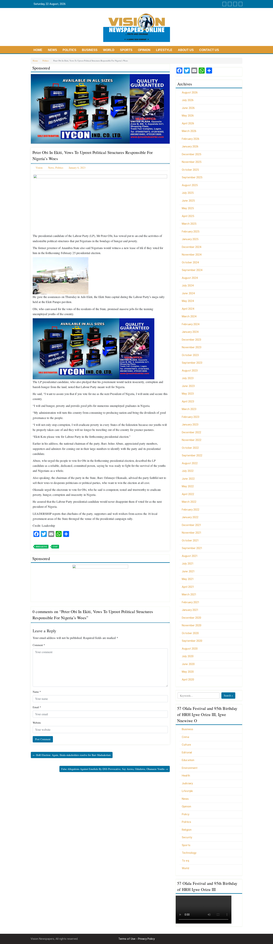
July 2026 (188, 100)
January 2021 (190, 610)
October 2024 (190, 262)
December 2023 (191, 339)
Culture (186, 744)
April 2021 (188, 587)
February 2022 (190, 509)
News (52, 50)
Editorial (187, 752)
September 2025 (192, 177)
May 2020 (188, 671)
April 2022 (188, 494)
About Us (186, 50)
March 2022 (189, 501)
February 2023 (190, 417)
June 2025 (188, 200)
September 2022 (192, 455)
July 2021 (188, 563)
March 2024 (189, 316)
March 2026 (189, 131)
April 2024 (188, 308)
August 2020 (190, 648)
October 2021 (190, 540)
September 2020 (192, 640)
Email (37, 707)
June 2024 (188, 293)
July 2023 (188, 378)
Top (55, 546)
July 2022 (188, 471)
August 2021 (190, 556)
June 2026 (188, 108)
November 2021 (191, 532)
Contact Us (209, 50)
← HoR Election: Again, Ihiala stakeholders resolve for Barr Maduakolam (72, 755)
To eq (185, 860)
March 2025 (189, 223)
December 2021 (191, 525)
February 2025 (190, 231)
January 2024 (190, 332)
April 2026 (188, 123)
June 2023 (188, 386)
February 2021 (190, 602)
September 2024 (192, 270)
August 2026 (190, 92)
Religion (186, 829)
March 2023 (189, 409)
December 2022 (191, 432)
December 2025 (191, 154)
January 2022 (190, 517)
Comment (39, 645)
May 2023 (188, 393)
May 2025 (188, 208)
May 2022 (188, 486)
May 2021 (188, 579)
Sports (126, 50)
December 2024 (191, 247)
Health (186, 775)
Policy (185, 814)
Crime (185, 737)
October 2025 (190, 169)
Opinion (144, 50)
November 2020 (191, 625)
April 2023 (188, 401)
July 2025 (188, 192)
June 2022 (188, 478)
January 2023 (190, 424)
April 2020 (188, 679)
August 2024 (190, 278)
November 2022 (191, 440)
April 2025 (188, 216)
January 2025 (190, 239)
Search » (228, 695)
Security (187, 837)
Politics (69, 50)
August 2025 (190, 185)
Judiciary (187, 783)
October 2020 (190, 633)
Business (90, 50)
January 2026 (190, 146)
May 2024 (188, 301)
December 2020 (191, 617)
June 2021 (188, 571)
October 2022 (190, 447)
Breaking (41, 546)
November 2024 (191, 254)
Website (37, 722)
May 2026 (188, 115)
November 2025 (191, 162)
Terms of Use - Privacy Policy (136, 938)
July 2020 (188, 656)
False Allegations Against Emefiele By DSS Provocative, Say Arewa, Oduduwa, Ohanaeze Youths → (114, 769)
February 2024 (190, 324)
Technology (189, 852)
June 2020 (188, 664)
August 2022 (190, 463)
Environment (189, 768)
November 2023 (191, 347)
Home (37, 50)
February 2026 (190, 139)
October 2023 (190, 355)
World (108, 50)
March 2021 (189, 594)
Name (37, 691)
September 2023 (192, 362)
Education (188, 760)
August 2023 (190, 370)
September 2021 (192, 548)
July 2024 (188, 285)
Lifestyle (164, 50)
